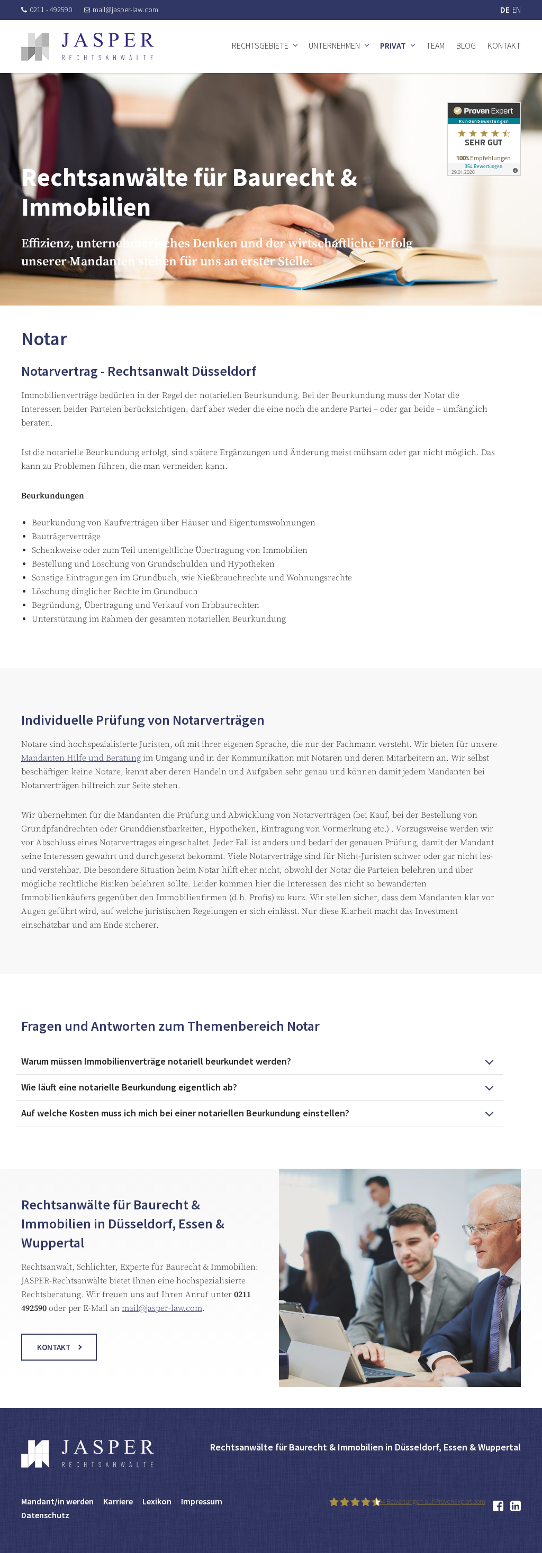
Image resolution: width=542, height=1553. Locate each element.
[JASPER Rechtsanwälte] (87, 47)
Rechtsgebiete (260, 45)
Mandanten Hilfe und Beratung (81, 758)
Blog (466, 45)
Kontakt (504, 45)
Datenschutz (45, 1515)
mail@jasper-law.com (125, 9)
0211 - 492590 (51, 9)
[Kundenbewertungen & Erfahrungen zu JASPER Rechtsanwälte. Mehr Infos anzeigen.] (484, 138)
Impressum (201, 1501)
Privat (393, 45)
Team (435, 45)
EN (516, 10)
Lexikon (156, 1501)
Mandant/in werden (57, 1501)
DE (505, 10)
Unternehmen (334, 45)
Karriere (118, 1501)
